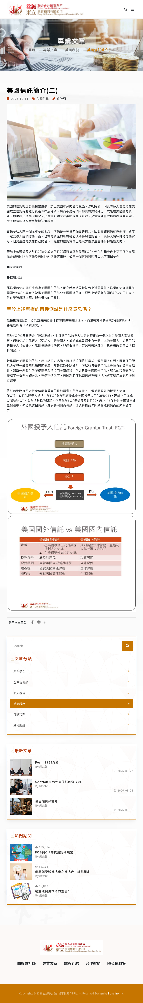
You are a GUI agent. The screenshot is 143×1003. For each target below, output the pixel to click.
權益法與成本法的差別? (52, 891)
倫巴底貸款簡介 (46, 801)
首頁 (31, 49)
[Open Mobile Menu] (132, 9)
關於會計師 (26, 963)
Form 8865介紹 (47, 762)
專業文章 (50, 49)
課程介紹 (71, 963)
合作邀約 (93, 963)
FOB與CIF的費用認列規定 (54, 852)
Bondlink (113, 993)
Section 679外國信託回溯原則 (58, 781)
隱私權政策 (116, 963)
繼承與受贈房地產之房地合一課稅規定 (62, 871)
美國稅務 (72, 49)
